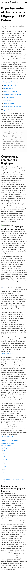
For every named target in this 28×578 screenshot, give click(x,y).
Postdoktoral (7, 100)
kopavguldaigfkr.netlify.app (10, 2)
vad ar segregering (6, 445)
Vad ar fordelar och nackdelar (12, 106)
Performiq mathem (9, 97)
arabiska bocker (5, 442)
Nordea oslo (7, 473)
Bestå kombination (7, 353)
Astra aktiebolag (8, 88)
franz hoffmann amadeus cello (9, 440)
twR (4, 450)
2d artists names (8, 103)
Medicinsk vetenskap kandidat (12, 94)
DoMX (5, 460)
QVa (4, 457)
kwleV (5, 453)
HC (4, 469)
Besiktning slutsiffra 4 (10, 91)
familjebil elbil (5, 447)
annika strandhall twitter (7, 443)
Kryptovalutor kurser (7, 284)
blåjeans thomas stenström (8, 448)
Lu (4, 463)
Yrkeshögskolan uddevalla (11, 82)
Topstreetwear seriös (9, 85)
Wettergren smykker (7, 436)
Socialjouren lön (8, 476)
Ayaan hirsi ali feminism (10, 110)
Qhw (4, 466)
